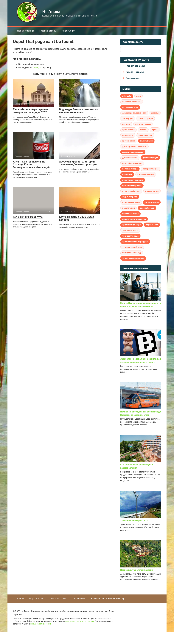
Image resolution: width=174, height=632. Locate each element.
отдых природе (129, 197)
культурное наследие (132, 180)
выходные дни (145, 135)
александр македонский (134, 113)
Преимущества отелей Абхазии (136, 570)
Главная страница (25, 30)
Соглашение (79, 598)
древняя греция (150, 157)
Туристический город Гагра (134, 520)
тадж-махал (152, 225)
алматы (155, 113)
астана (143, 130)
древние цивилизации (132, 152)
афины (155, 130)
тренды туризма (130, 236)
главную (37, 67)
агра (138, 96)
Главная (20, 598)
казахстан (127, 174)
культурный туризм (132, 185)
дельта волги (146, 141)
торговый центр (130, 230)
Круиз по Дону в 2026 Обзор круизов (76, 218)
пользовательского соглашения (79, 621)
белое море (127, 135)
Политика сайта (59, 598)
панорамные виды (131, 202)
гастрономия (128, 141)
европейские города (132, 163)
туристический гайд (132, 247)
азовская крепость (131, 102)
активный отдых (130, 107)
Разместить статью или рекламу (107, 598)
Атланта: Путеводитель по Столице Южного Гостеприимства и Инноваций (31, 164)
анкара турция (145, 118)
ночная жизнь (152, 191)
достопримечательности (134, 146)
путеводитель (152, 202)
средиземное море (131, 225)
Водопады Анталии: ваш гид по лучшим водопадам (78, 111)
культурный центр (131, 191)
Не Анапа (51, 11)
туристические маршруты (135, 241)
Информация (68, 30)
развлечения (128, 208)
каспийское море (145, 174)
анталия (126, 124)
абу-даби (126, 96)
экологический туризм (133, 258)
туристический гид (131, 253)
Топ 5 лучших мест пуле (28, 216)
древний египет (129, 157)
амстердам (127, 118)
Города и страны (47, 30)
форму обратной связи (40, 624)
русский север (147, 208)
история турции (150, 169)
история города (130, 169)
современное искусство (134, 219)
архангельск (128, 130)
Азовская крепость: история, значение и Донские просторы (78, 163)
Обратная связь (37, 598)
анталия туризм (143, 124)
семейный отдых (130, 213)
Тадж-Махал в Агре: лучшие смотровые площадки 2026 (30, 111)
